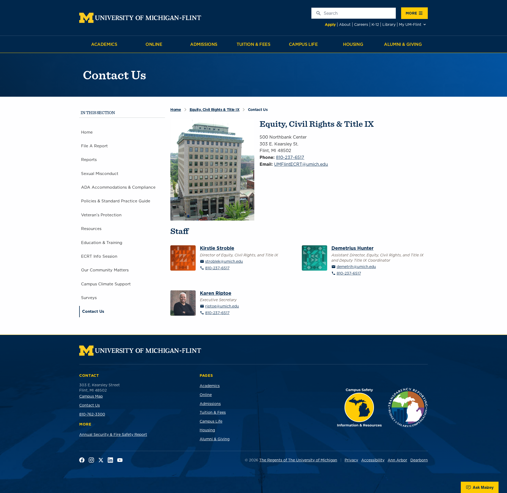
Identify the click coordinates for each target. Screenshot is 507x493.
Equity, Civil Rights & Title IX (215, 109)
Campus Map (91, 396)
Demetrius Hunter (352, 248)
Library (389, 24)
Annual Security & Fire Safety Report (113, 434)
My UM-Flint (410, 24)
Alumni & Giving (403, 44)
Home (175, 109)
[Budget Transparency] (408, 407)
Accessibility (372, 460)
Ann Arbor (397, 460)
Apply (330, 24)
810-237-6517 (290, 157)
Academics (104, 44)
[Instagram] (91, 460)
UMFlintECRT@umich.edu (301, 164)
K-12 (375, 24)
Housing (353, 44)
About (345, 24)
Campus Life (303, 44)
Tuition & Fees (253, 44)
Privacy (351, 460)
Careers (361, 24)
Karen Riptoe (215, 293)
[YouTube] (120, 460)
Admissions (203, 44)
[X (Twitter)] (101, 460)
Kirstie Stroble (217, 248)
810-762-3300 (92, 414)
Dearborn (419, 460)
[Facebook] (81, 460)
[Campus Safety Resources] (359, 407)
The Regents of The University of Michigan (298, 460)
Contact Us (89, 405)
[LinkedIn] (110, 460)
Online (153, 44)
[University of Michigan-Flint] (140, 18)
